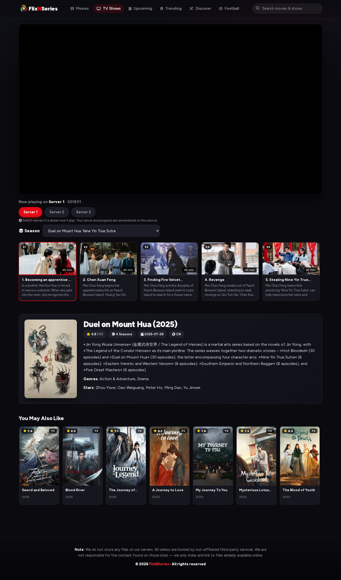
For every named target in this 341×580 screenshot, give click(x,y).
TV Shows (111, 8)
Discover (203, 8)
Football (231, 8)
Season (31, 230)
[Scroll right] (318, 271)
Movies (82, 8)
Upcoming (142, 8)
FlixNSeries (159, 564)
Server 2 (56, 212)
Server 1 (30, 212)
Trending (173, 8)
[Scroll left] (22, 271)
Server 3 (83, 212)
